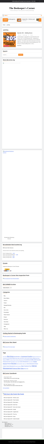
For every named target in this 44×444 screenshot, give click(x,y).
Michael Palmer (37, 358)
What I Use (6, 328)
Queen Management (24, 361)
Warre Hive (26, 368)
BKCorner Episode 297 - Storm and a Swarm (12, 407)
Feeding (30, 356)
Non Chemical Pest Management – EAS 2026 (26, 1)
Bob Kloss (10, 356)
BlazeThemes (32, 441)
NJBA (7, 359)
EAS (20, 356)
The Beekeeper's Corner (22, 8)
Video (5, 326)
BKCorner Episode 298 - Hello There (10, 404)
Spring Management (31, 363)
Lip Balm (25, 358)
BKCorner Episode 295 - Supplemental (11, 411)
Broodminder (17, 356)
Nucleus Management (20, 359)
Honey (13, 358)
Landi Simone (22, 358)
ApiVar (4, 356)
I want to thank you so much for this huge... (12, 378)
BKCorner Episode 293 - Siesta (9, 416)
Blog (4, 295)
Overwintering (27, 359)
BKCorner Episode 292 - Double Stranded (11, 418)
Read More (19, 45)
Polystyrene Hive (6, 361)
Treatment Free (28, 366)
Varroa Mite (16, 368)
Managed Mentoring (7, 305)
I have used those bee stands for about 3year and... (13, 385)
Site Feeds (20, 394)
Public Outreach (7, 314)
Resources (6, 319)
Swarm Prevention (18, 366)
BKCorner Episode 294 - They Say (10, 414)
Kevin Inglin (17, 358)
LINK (14, 253)
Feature (5, 302)
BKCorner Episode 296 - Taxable (10, 409)
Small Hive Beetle (19, 363)
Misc (5, 307)
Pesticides (38, 359)
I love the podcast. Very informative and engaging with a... (14, 381)
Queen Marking (31, 361)
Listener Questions (30, 358)
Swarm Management (11, 366)
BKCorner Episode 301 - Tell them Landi (11, 397)
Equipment (24, 356)
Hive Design (37, 356)
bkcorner (19, 35)
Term (22, 366)
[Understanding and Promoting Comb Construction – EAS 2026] (35, 21)
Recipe (9, 363)
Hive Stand (10, 358)
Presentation (12, 361)
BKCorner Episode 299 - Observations (11, 402)
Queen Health (17, 361)
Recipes (5, 317)
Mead (34, 358)
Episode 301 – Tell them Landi (25, 19)
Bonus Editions (6, 298)
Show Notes (6, 321)
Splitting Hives (24, 363)
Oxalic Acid (33, 359)
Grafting (34, 356)
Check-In (5, 300)
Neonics (4, 359)
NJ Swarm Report (12, 359)
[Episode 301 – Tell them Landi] (16, 21)
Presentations (6, 312)
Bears (6, 356)
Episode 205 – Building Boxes (24, 33)
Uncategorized (6, 324)
